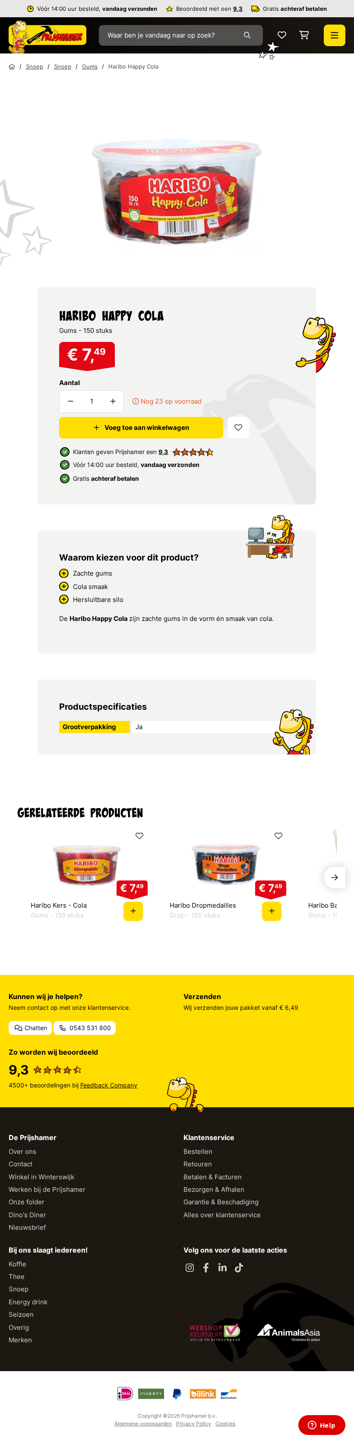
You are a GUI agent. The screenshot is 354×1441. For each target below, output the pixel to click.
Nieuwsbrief (27, 1227)
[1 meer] (112, 401)
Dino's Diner (27, 1215)
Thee (17, 1276)
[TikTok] (239, 1268)
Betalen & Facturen (212, 1177)
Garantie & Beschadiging (221, 1202)
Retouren (197, 1164)
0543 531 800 (89, 1027)
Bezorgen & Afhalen (213, 1189)
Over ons (22, 1151)
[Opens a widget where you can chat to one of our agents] (321, 1426)
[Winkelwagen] (304, 35)
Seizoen (21, 1314)
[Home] (12, 66)
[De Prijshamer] (47, 37)
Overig (19, 1327)
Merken (20, 1340)
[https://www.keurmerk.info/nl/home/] (215, 1332)
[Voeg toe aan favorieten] (238, 428)
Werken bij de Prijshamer (47, 1189)
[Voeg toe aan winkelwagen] (133, 911)
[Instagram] (189, 1268)
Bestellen (197, 1151)
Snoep (18, 1289)
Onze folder (26, 1202)
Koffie (17, 1264)
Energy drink (28, 1302)
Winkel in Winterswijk (41, 1177)
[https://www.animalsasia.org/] (288, 1332)
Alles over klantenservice (222, 1215)
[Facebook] (206, 1268)
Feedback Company (108, 1085)
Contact (20, 1164)
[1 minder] (70, 401)
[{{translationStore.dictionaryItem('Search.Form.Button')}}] (248, 35)
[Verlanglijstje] (281, 35)
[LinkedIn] (222, 1268)
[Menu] (334, 35)
